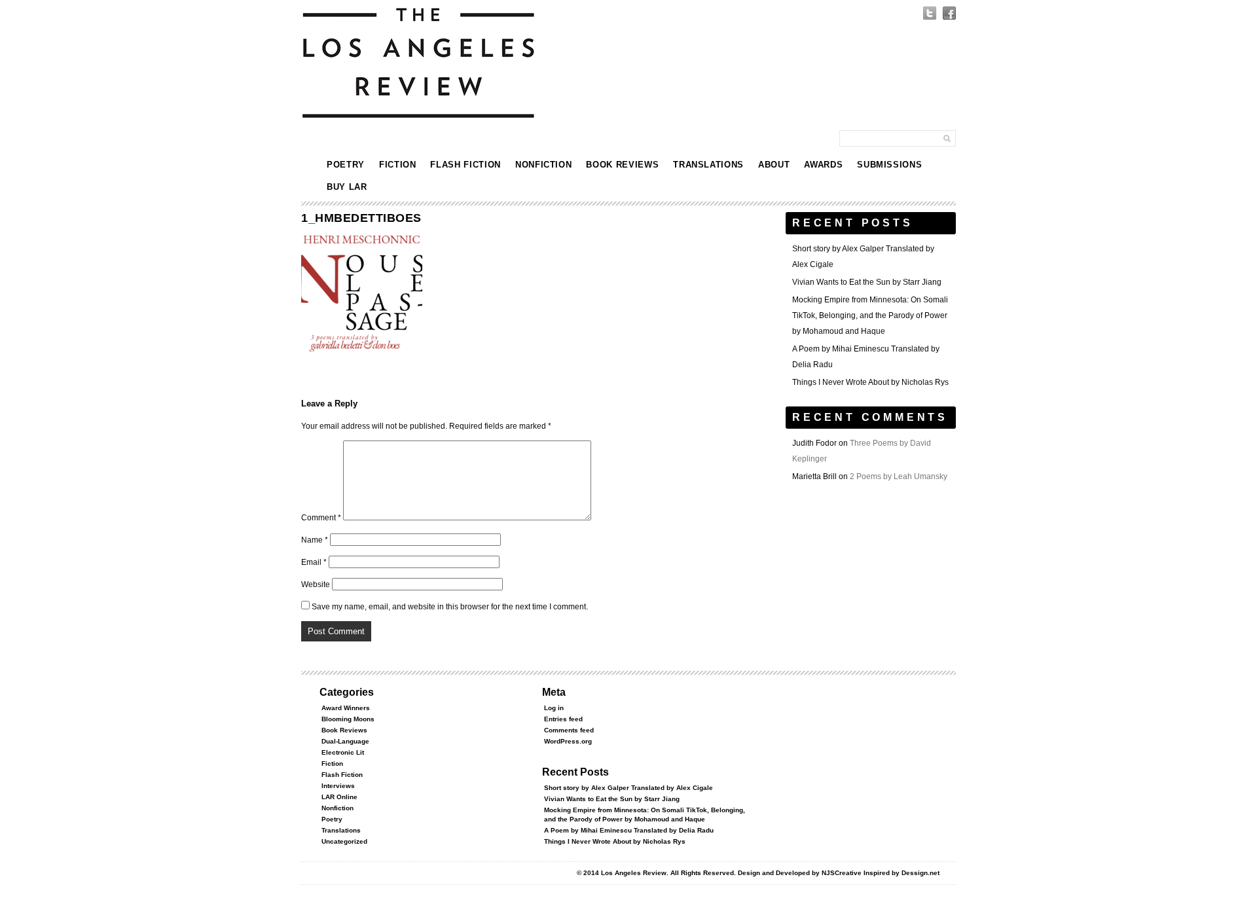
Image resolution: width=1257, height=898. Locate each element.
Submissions (889, 165)
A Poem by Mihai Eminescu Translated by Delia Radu (629, 830)
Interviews (338, 785)
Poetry (346, 165)
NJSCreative (842, 872)
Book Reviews (622, 165)
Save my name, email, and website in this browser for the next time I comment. (450, 606)
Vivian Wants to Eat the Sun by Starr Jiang (866, 282)
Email (314, 562)
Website (315, 584)
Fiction (397, 165)
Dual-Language (345, 741)
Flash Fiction (465, 165)
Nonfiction (543, 165)
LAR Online (339, 796)
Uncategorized (344, 841)
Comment (321, 517)
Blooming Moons (347, 719)
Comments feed (569, 730)
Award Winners (345, 707)
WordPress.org (568, 741)
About (774, 165)
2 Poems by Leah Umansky (898, 476)
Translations (708, 165)
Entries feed (563, 719)
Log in (554, 707)
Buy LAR (347, 187)
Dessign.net (920, 872)
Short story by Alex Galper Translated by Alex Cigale (628, 787)
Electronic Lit (342, 752)
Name (314, 540)
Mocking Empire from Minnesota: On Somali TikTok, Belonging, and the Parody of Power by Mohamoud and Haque (870, 315)
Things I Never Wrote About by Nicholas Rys (870, 382)
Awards (823, 165)
